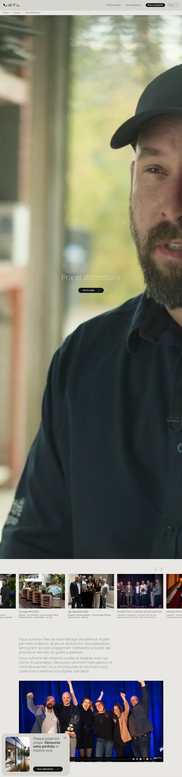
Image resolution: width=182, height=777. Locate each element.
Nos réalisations (133, 5)
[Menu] (173, 5)
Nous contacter (155, 5)
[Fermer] (65, 738)
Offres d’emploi (113, 5)
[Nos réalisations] (17, 754)
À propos (17, 13)
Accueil (6, 13)
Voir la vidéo (88, 290)
